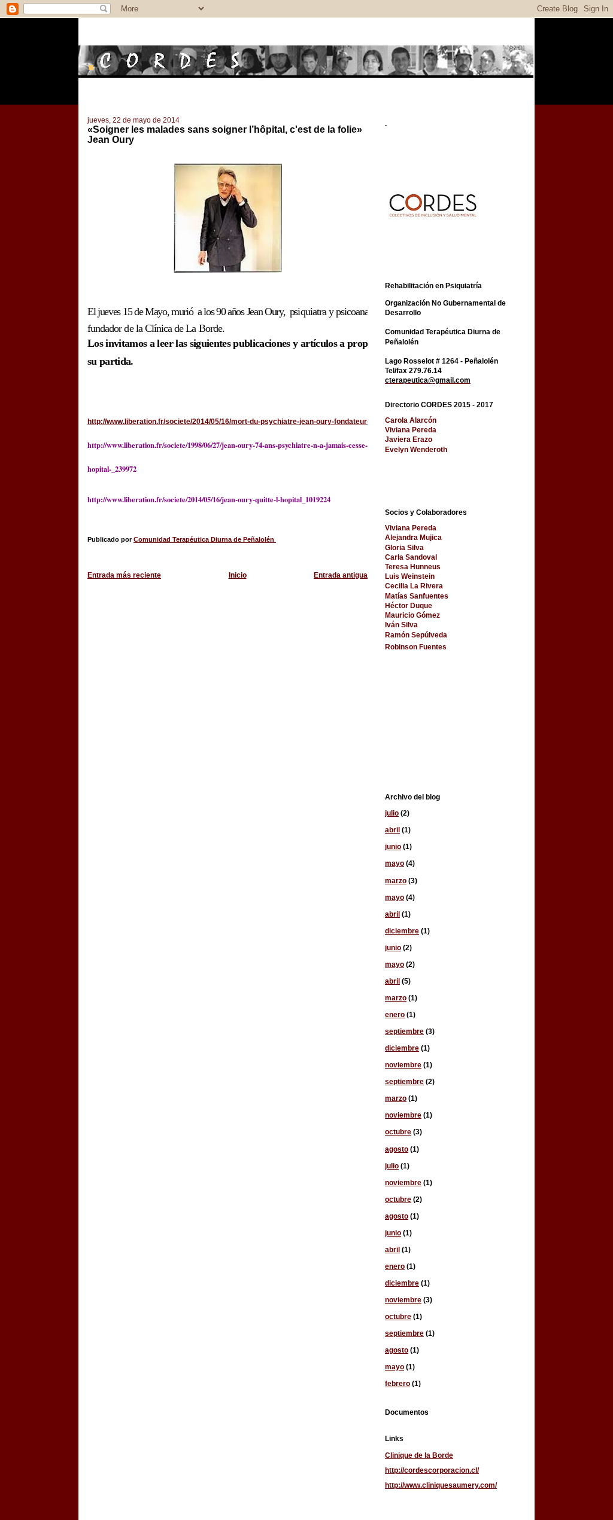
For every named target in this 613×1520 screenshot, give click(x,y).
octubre (398, 1132)
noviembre (403, 1065)
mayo (394, 863)
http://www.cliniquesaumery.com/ (441, 1485)
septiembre (404, 1031)
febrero (397, 1383)
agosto (396, 1149)
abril (392, 830)
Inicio (238, 575)
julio (392, 813)
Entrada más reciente (124, 575)
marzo (395, 881)
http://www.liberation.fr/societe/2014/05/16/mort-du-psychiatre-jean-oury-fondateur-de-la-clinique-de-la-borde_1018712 (288, 421)
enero (395, 1015)
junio (393, 847)
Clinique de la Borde (419, 1455)
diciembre (402, 931)
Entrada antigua (341, 575)
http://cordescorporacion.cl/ (432, 1470)
